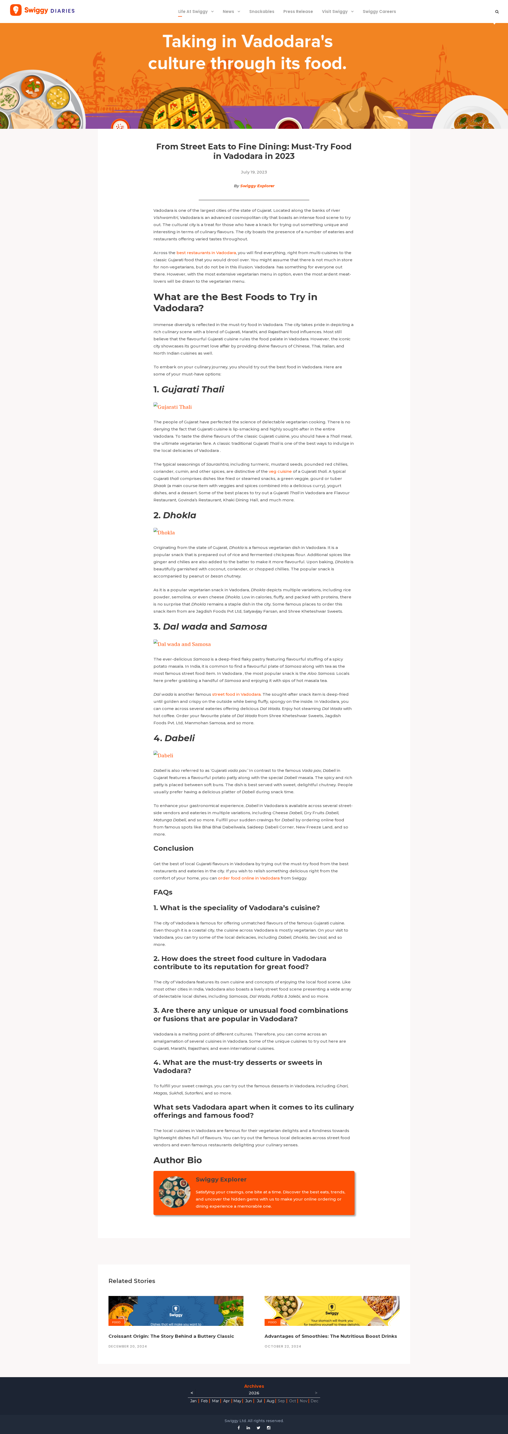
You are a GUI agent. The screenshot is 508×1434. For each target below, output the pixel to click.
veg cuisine (280, 471)
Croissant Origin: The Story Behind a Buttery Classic (171, 1336)
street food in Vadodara (236, 694)
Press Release (298, 11)
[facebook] (239, 1427)
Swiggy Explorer (257, 185)
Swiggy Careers (379, 11)
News (228, 11)
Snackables (261, 11)
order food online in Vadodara (249, 878)
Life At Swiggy (193, 11)
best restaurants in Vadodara (206, 252)
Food (116, 1322)
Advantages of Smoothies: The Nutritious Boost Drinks (331, 1336)
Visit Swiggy (335, 11)
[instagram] (268, 1427)
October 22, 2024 (283, 1346)
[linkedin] (248, 1427)
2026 (254, 1392)
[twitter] (258, 1427)
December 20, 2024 (127, 1346)
